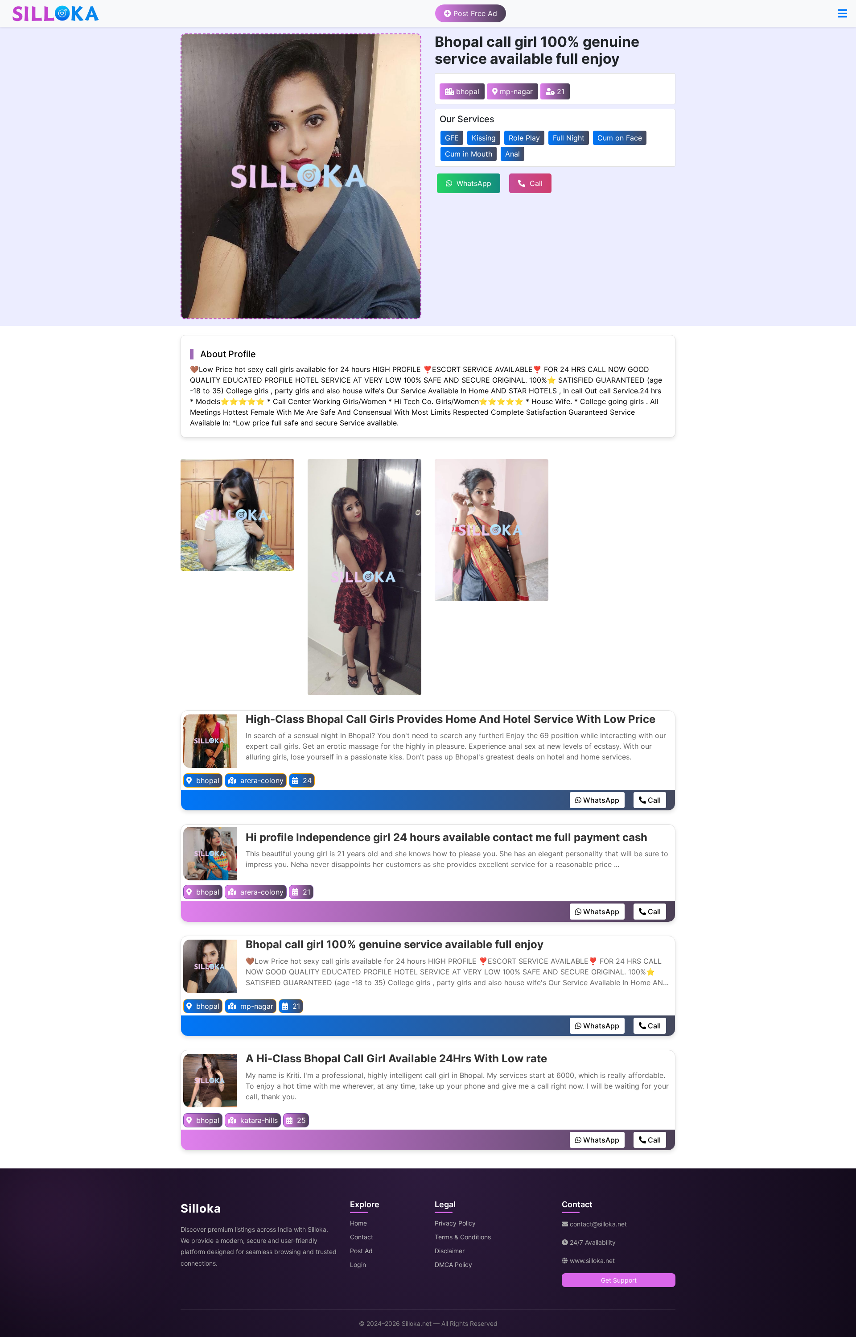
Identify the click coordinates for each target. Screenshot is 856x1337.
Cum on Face (619, 137)
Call (536, 183)
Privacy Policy (455, 1223)
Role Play (524, 137)
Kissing (484, 137)
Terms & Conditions (463, 1237)
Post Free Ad (474, 13)
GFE (452, 137)
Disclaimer (450, 1250)
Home (358, 1223)
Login (358, 1264)
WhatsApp (474, 183)
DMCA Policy (453, 1264)
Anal (512, 153)
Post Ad (361, 1250)
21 (559, 91)
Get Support (619, 1280)
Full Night (568, 137)
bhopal (466, 91)
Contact (361, 1237)
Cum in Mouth (468, 153)
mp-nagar (515, 91)
